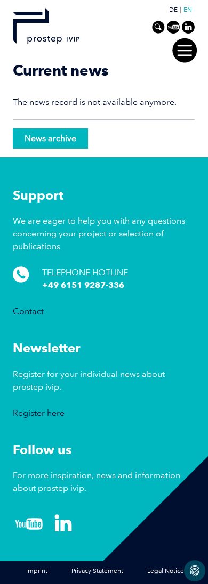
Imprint (36, 571)
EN (187, 10)
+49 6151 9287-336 (83, 285)
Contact (28, 311)
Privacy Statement (97, 571)
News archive (50, 138)
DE (173, 10)
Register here (39, 413)
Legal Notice (165, 571)
